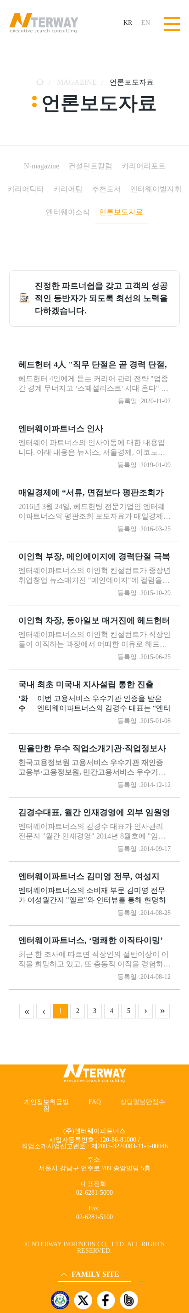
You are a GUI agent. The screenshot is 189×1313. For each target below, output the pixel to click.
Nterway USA (78, 1237)
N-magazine (41, 166)
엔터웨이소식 (68, 212)
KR (127, 23)
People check (76, 1250)
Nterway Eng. (77, 1224)
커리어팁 (68, 189)
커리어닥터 (25, 189)
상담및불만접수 (142, 1102)
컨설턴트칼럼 (90, 166)
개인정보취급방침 (46, 1105)
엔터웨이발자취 (156, 189)
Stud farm (73, 1263)
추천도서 (106, 189)
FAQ (95, 1102)
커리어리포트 (144, 166)
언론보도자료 (121, 212)
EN (145, 23)
